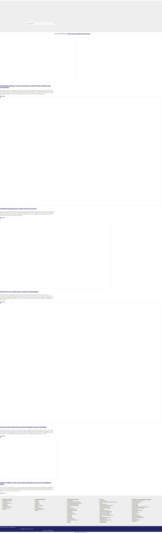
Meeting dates (134, 518)
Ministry (36, 506)
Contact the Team (103, 500)
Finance (68, 506)
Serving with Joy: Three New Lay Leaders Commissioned (19, 291)
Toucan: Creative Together (49, 530)
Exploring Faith (5, 505)
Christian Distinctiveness (104, 510)
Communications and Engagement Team (74, 503)
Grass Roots (37, 503)
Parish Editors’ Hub (135, 512)
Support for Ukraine (70, 518)
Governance (102, 509)
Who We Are (134, 521)
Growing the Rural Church (72, 509)
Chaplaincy (37, 500)
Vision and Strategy (103, 504)
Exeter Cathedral (135, 505)
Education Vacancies (103, 521)
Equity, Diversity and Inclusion (105, 512)
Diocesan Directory (135, 503)
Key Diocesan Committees (137, 516)
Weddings (4, 509)
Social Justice (69, 517)
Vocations (36, 510)
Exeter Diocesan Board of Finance (138, 517)
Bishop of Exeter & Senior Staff (137, 500)
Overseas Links (135, 511)
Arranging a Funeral (7, 499)
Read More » (3, 96)
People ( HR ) (69, 515)
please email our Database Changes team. (78, 33)
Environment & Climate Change (73, 505)
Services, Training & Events (104, 506)
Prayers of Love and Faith (71, 510)
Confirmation (5, 504)
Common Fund (70, 500)
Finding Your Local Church (7, 506)
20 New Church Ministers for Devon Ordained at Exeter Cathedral (23, 427)
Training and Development (39, 509)
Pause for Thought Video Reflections (106, 515)
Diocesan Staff (134, 504)
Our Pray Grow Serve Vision (137, 510)
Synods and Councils (135, 515)
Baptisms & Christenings (7, 500)
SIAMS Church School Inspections (106, 511)
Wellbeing (69, 521)
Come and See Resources (7, 503)
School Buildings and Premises (105, 517)
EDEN (101, 503)
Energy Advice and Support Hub (73, 504)
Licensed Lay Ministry (39, 505)
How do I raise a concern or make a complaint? (140, 506)
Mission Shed (69, 511)
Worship (68, 522)
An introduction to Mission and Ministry (141, 499)
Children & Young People (73, 499)
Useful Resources (103, 522)
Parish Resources (70, 512)
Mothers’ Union (135, 509)
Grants (101, 516)
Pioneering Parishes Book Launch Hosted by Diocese (18, 208)
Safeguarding (69, 516)
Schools (102, 499)
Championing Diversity (40, 499)
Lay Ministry (37, 504)
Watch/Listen (31, 23)
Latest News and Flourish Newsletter (106, 505)
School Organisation (103, 518)
